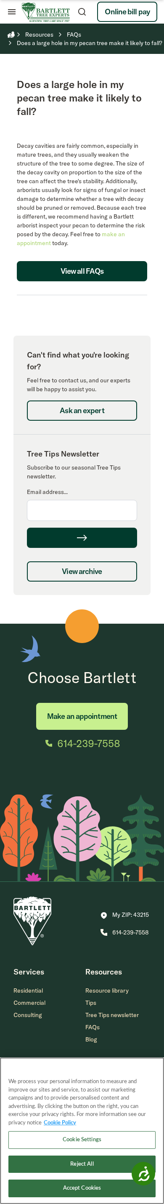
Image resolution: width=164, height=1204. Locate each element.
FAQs (92, 1027)
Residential (28, 990)
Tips (90, 1002)
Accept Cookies (82, 1188)
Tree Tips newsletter (112, 1015)
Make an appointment (82, 716)
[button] (125, 915)
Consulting (27, 1015)
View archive (82, 571)
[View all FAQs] (82, 290)
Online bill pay (127, 11)
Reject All (81, 1164)
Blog (91, 1039)
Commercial (29, 1002)
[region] (82, 1130)
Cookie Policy (60, 1123)
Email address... (47, 492)
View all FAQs (82, 271)
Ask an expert (82, 410)
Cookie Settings (82, 1140)
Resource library (107, 990)
